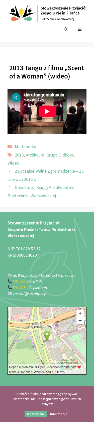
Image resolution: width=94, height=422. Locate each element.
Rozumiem (35, 414)
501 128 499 (22, 287)
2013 (19, 155)
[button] (66, 29)
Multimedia (25, 146)
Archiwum (35, 155)
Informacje (58, 414)
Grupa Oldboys (60, 155)
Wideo (13, 163)
